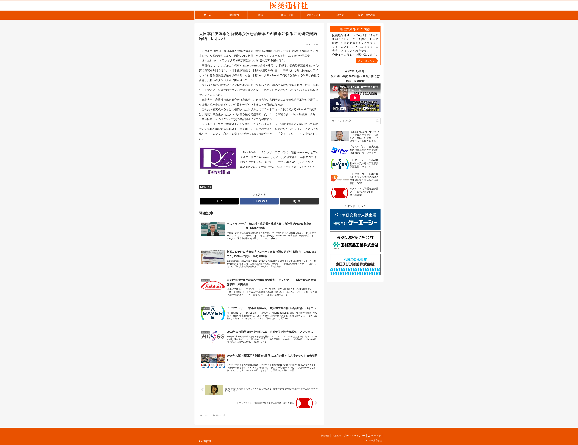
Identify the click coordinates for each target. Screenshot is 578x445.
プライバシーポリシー (354, 435)
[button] (299, 201)
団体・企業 (206, 187)
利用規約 (336, 435)
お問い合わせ (374, 435)
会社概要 (325, 435)
